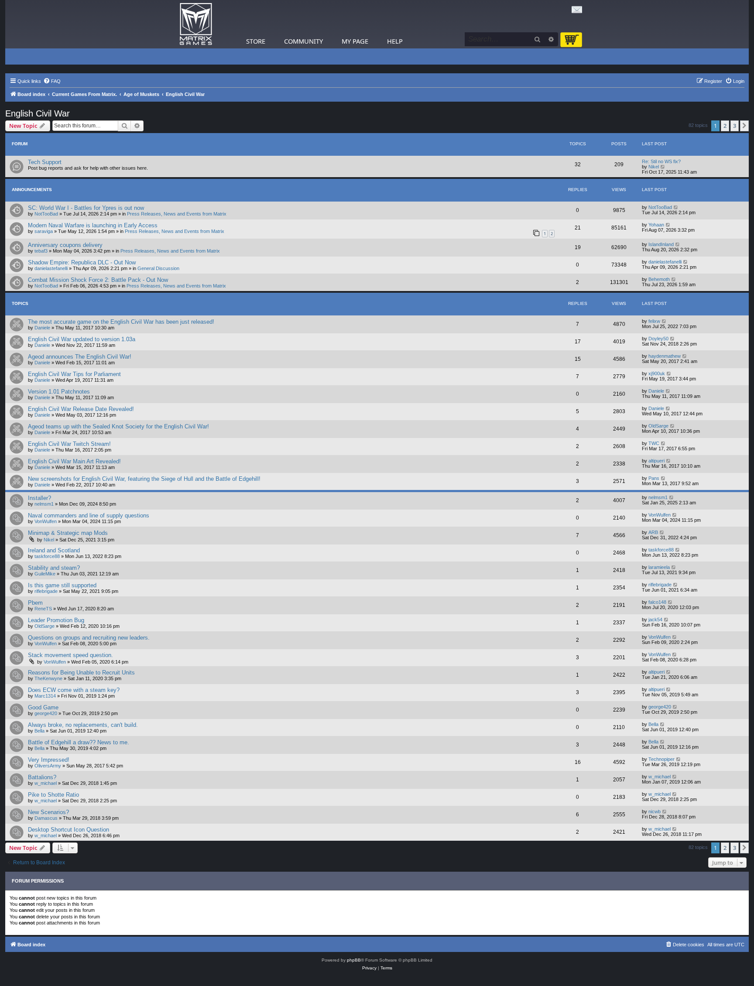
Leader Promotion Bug (56, 620)
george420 (45, 713)
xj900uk (656, 373)
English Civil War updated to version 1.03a (81, 339)
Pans (653, 478)
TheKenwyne (48, 678)
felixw (654, 321)
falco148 (657, 602)
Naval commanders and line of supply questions (88, 515)
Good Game (43, 707)
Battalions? (42, 777)
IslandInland (661, 244)
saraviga (43, 231)
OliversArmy (47, 765)
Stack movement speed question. (70, 655)
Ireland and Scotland (54, 550)
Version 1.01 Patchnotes (59, 391)
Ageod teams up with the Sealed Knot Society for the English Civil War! (118, 426)
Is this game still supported (62, 585)
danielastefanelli (51, 268)
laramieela (659, 567)
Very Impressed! (48, 760)
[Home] (196, 24)
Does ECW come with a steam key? (74, 690)
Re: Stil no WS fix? (661, 161)
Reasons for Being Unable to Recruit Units (81, 672)
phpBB (354, 960)
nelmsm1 (44, 504)
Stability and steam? (54, 568)
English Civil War (37, 113)
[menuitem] (52, 81)
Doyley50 (658, 338)
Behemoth (659, 279)
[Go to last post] (676, 207)
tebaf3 (41, 250)
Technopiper (661, 759)
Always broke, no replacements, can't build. (83, 725)
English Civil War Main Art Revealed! (74, 461)
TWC (653, 443)
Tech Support (45, 162)
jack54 (655, 619)
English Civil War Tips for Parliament (74, 374)
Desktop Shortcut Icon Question (68, 829)
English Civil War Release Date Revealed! (81, 409)
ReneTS (43, 608)
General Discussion (158, 268)
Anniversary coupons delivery (65, 245)
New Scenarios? (48, 812)
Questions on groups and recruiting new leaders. (89, 637)
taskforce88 (47, 556)
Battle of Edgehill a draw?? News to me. (78, 742)
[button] (744, 125)
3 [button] (734, 126)
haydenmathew (664, 356)
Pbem (35, 602)
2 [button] (725, 126)
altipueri (656, 460)
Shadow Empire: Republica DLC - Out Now (82, 262)
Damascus (46, 818)
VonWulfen (45, 521)
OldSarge (658, 425)
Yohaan (656, 224)
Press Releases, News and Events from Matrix (176, 213)
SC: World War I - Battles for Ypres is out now (86, 208)
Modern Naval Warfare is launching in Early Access (93, 225)
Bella (39, 730)
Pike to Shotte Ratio (53, 794)
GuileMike (44, 573)
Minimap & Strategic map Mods (68, 533)
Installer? (39, 498)
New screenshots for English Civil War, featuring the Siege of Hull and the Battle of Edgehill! (144, 479)
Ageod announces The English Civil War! (79, 356)
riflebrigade (46, 591)
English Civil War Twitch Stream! (69, 444)
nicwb (654, 811)
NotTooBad (46, 213)
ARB (653, 532)
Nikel (653, 166)
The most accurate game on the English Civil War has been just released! (121, 321)
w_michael (45, 783)
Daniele (42, 327)
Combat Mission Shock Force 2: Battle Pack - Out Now (98, 280)
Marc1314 (45, 695)
